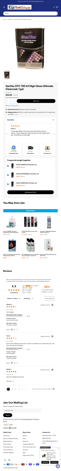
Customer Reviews (28, 444)
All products (10, 19)
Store (24, 438)
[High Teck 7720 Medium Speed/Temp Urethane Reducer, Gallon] (12, 245)
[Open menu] (4, 7)
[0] (57, 7)
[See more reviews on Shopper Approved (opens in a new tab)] (17, 329)
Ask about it (54, 462)
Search (25, 435)
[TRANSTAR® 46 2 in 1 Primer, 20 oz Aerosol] (30, 222)
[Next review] (54, 134)
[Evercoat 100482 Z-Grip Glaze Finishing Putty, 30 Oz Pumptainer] (12, 222)
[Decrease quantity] (7, 101)
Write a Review (50, 298)
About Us (25, 441)
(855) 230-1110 (46, 438)
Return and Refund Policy (10, 438)
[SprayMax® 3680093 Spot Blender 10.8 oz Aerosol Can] (49, 222)
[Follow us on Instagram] (9, 460)
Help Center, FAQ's (28, 455)
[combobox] (30, 13)
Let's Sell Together (8, 452)
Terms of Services (27, 419)
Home (4, 19)
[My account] (54, 7)
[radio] (30, 285)
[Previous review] (7, 134)
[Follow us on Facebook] (5, 460)
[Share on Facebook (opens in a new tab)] (12, 329)
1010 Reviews (15, 292)
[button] (30, 120)
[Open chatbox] (58, 466)
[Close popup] (58, 449)
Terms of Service (8, 449)
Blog (24, 452)
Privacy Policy (7, 444)
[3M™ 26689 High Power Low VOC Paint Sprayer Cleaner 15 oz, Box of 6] (30, 245)
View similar (45, 462)
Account (25, 449)
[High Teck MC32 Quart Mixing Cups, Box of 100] (49, 245)
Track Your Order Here (29, 447)
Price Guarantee (8, 447)
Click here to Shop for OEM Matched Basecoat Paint (30, 1)
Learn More (16, 114)
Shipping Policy (7, 441)
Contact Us (6, 435)
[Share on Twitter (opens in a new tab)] (14, 329)
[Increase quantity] (14, 101)
